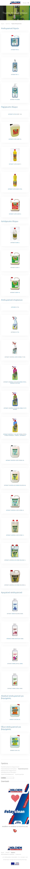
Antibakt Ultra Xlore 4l (15, 214)
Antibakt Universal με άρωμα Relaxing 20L (15, 485)
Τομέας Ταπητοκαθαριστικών (7, 774)
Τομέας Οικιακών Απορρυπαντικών (8, 770)
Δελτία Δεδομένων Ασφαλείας (7, 854)
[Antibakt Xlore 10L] (15, 283)
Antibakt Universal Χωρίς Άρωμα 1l (15, 535)
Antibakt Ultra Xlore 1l (15, 164)
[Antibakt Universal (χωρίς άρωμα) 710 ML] (15, 348)
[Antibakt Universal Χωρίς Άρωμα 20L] (15, 451)
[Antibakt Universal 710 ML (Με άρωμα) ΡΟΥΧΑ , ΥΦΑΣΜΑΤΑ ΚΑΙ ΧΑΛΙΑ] (15, 373)
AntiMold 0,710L (15, 332)
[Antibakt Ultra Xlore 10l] (15, 130)
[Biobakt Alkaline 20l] (15, 710)
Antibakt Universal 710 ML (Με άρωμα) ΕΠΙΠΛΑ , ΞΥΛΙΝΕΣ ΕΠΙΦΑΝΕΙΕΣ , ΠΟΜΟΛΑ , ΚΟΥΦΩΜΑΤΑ (15, 435)
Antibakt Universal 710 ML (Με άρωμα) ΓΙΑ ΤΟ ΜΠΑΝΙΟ (15, 409)
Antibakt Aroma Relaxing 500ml (15, 613)
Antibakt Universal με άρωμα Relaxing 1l (15, 560)
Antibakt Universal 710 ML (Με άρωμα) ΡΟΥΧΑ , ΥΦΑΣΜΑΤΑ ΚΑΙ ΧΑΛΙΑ (15, 382)
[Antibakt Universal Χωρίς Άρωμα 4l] (15, 501)
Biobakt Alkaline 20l (15, 719)
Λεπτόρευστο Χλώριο (9, 221)
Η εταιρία (7, 852)
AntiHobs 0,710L (15, 307)
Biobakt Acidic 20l (15, 750)
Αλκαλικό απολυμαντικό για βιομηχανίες (12, 697)
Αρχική (2, 852)
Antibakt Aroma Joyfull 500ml (15, 663)
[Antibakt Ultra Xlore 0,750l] (15, 180)
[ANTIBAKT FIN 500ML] (15, 90)
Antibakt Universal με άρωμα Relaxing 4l (15, 585)
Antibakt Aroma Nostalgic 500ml (15, 638)
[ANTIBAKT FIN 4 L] (15, 40)
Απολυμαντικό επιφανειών (12, 300)
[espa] (15, 864)
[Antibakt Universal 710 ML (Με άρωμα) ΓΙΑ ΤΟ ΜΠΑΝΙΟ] (15, 399)
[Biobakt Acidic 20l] (15, 741)
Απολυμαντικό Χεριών (10, 28)
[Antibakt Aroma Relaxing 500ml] (15, 604)
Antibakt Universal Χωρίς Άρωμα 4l (15, 510)
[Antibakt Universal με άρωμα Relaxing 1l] (15, 551)
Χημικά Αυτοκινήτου (19, 774)
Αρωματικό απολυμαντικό (11, 592)
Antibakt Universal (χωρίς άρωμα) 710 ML (15, 357)
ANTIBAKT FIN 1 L (15, 74)
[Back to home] (15, 3)
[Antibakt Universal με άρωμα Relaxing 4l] (15, 576)
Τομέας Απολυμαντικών (23, 768)
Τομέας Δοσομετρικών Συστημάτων (9, 768)
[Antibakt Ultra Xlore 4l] (15, 205)
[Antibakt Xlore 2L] (15, 233)
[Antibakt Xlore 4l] (15, 258)
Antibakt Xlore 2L (15, 242)
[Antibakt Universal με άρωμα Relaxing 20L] (15, 476)
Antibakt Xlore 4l (15, 267)
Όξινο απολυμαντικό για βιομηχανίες (11, 728)
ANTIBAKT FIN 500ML (15, 99)
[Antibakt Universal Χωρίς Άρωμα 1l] (15, 526)
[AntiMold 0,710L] (15, 323)
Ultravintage (24, 859)
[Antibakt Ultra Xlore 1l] (15, 155)
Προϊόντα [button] (13, 852)
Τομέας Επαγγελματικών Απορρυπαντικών (10, 767)
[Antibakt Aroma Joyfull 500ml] (15, 654)
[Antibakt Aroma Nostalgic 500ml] (15, 629)
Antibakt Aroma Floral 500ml (15, 688)
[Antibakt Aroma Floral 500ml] (15, 679)
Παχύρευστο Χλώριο (9, 107)
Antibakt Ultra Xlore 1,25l (15, 114)
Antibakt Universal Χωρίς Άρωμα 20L (15, 460)
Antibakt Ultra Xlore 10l (15, 139)
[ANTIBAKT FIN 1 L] (15, 65)
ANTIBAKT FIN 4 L (15, 49)
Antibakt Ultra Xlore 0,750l (15, 189)
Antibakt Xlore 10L (15, 292)
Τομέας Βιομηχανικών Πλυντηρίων (8, 772)
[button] (26, 3)
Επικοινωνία (18, 854)
